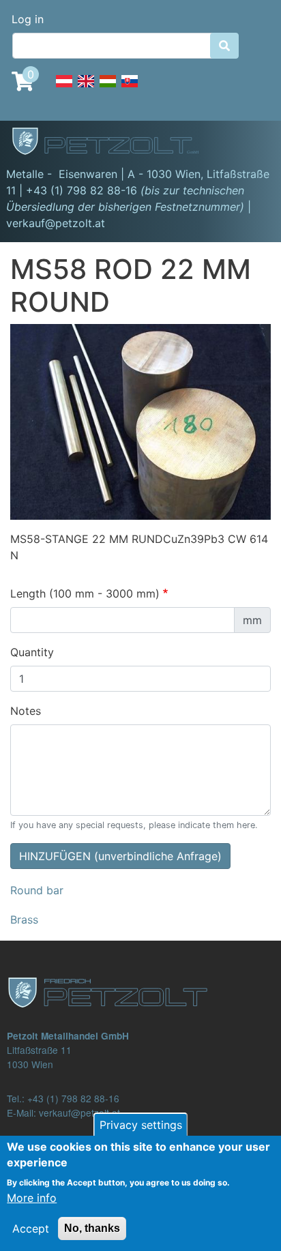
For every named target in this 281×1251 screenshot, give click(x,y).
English (86, 88)
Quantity (32, 652)
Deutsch (64, 88)
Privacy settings (141, 1125)
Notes (25, 711)
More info (32, 1198)
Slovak (129, 88)
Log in (28, 19)
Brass (24, 919)
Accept (30, 1228)
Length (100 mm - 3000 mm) (85, 593)
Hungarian (108, 88)
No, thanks (92, 1228)
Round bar (36, 890)
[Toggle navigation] (251, 143)
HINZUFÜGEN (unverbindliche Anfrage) (120, 856)
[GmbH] (113, 142)
